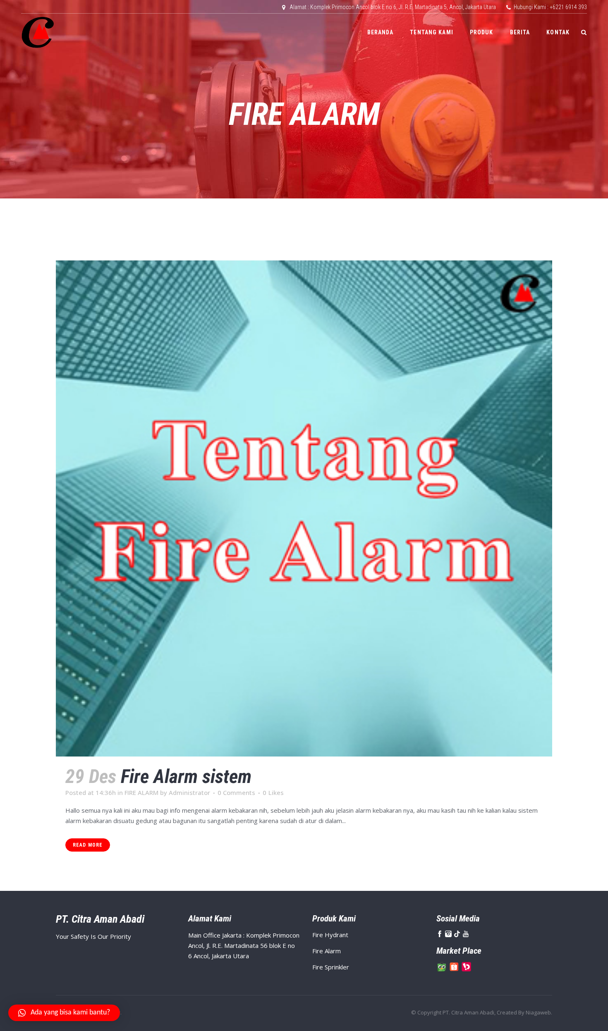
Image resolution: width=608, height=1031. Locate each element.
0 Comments (236, 792)
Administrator (189, 792)
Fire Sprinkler (330, 967)
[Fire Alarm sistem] (304, 508)
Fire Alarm (326, 951)
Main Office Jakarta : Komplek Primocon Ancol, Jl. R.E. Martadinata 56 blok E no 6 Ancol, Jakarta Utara (243, 945)
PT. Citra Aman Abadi (468, 1012)
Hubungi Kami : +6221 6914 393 (550, 7)
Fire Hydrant (330, 935)
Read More (88, 845)
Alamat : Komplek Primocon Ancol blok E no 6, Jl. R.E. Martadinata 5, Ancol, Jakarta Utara (393, 7)
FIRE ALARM (141, 792)
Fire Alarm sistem (186, 776)
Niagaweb (538, 1012)
